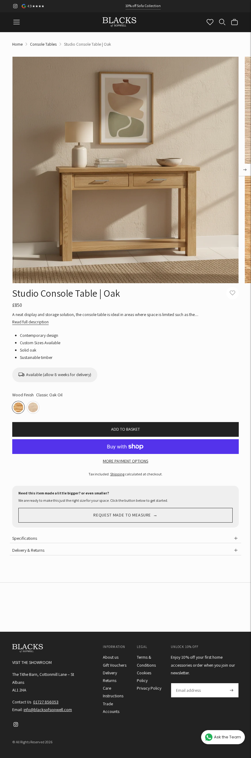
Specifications (24, 538)
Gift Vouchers (114, 665)
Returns (109, 680)
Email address (188, 683)
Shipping (117, 474)
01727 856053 (45, 702)
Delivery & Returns (28, 550)
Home (17, 44)
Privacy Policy (149, 688)
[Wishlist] (210, 22)
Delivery (110, 673)
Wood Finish (23, 395)
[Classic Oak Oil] (18, 407)
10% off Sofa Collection (143, 5)
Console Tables (43, 44)
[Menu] (16, 22)
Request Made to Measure (122, 515)
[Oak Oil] (33, 407)
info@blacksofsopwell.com (48, 709)
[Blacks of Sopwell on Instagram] (15, 6)
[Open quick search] (222, 22)
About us (110, 657)
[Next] (245, 170)
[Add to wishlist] (232, 293)
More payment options (125, 461)
